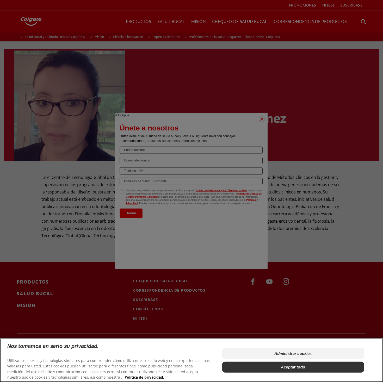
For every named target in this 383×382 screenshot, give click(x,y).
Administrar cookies (293, 353)
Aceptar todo (293, 367)
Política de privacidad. (144, 376)
